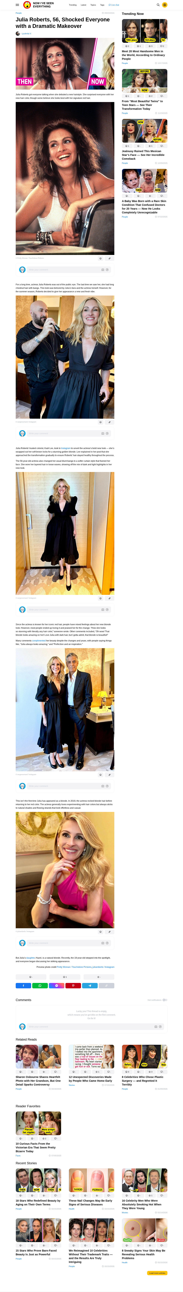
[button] (31, 977)
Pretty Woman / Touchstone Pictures (74, 967)
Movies (125, 1212)
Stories (72, 1085)
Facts (18, 1156)
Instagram (66, 448)
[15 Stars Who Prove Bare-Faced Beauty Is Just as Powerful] (38, 1230)
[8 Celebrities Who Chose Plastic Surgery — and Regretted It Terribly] (144, 1057)
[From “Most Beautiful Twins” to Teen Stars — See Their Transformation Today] (144, 81)
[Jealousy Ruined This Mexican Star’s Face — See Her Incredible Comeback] (144, 131)
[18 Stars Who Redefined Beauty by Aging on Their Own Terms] (38, 1180)
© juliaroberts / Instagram (25, 931)
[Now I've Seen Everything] (38, 5)
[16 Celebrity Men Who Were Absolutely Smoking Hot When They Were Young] (144, 1180)
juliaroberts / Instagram (103, 967)
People (19, 13)
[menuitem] (73, 5)
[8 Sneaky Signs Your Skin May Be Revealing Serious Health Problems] (144, 1230)
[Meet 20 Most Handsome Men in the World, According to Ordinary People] (144, 31)
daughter (30, 958)
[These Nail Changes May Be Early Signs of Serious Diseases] (91, 1180)
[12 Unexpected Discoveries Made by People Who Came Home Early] (91, 1057)
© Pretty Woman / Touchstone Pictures (30, 258)
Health (71, 1209)
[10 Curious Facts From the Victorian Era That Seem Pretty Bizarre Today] (38, 1123)
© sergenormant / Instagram (26, 422)
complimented (39, 641)
